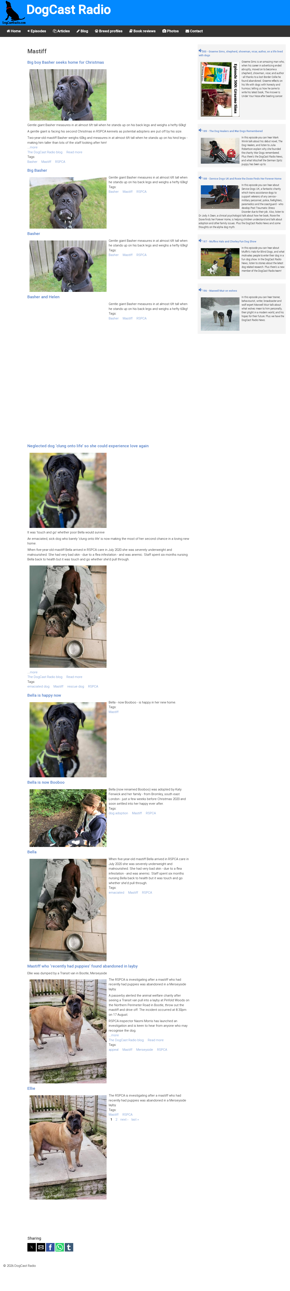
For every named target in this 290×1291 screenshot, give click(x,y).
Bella (32, 851)
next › (124, 1119)
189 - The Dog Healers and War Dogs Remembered (232, 131)
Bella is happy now (44, 695)
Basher (32, 162)
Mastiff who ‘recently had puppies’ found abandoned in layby (82, 966)
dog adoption (118, 813)
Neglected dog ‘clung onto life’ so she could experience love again (88, 445)
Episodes (38, 31)
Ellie (31, 1088)
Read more (74, 152)
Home (15, 31)
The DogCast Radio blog (44, 152)
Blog (84, 31)
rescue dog (75, 686)
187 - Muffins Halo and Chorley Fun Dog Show (229, 241)
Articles (63, 31)
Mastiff (46, 162)
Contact (196, 31)
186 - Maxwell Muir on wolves (219, 290)
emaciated (116, 892)
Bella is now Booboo (46, 782)
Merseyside (144, 1050)
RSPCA (60, 162)
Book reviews (144, 31)
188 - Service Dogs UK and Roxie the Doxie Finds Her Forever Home (242, 178)
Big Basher (37, 170)
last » (135, 1119)
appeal (113, 1050)
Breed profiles (110, 31)
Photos (172, 31)
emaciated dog (38, 686)
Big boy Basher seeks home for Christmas (65, 62)
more (34, 147)
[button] (31, 1247)
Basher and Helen (43, 296)
